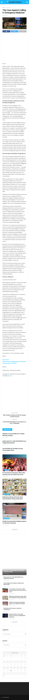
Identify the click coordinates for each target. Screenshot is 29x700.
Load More (14, 529)
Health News (8, 7)
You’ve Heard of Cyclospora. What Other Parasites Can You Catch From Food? (17, 590)
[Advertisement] (14, 48)
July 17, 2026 (5, 437)
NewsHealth (6, 697)
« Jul (4, 675)
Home (3, 7)
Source (10, 376)
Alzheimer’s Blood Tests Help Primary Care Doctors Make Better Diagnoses (17, 615)
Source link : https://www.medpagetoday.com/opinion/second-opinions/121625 (14, 361)
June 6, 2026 (4, 15)
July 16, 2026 (5, 476)
